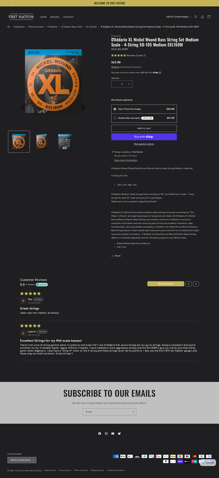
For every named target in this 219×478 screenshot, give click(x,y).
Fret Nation (19, 471)
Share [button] (118, 256)
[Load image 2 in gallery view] (42, 141)
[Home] (8, 27)
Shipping (115, 67)
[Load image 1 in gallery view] (19, 141)
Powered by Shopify (33, 471)
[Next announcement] (210, 3)
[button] (195, 16)
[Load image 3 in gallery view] (64, 141)
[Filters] (188, 283)
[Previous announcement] (8, 3)
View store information (126, 160)
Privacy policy (65, 470)
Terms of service (81, 470)
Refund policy (50, 470)
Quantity (115, 78)
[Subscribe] (133, 411)
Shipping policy (97, 470)
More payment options (144, 144)
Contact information (115, 470)
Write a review (166, 283)
